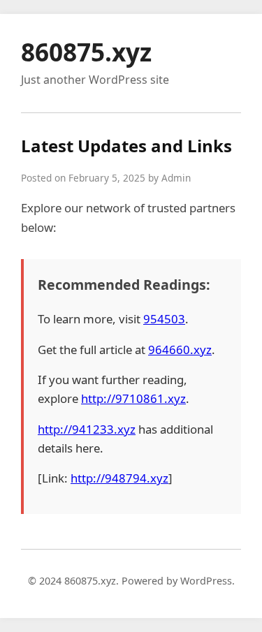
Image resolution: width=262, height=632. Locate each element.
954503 (164, 319)
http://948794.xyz (119, 478)
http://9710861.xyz (133, 398)
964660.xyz (180, 349)
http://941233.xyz (87, 429)
